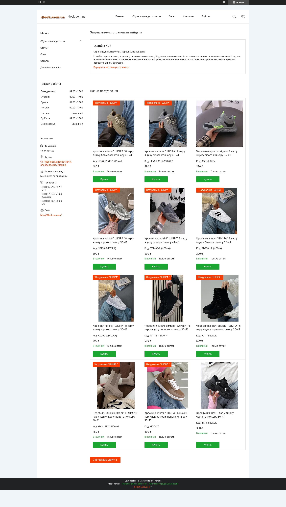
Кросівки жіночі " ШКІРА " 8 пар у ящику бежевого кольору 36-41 (113, 153)
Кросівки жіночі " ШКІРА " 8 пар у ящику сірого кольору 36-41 (165, 153)
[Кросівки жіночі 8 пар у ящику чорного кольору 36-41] (219, 385)
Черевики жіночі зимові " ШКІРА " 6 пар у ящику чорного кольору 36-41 (218, 327)
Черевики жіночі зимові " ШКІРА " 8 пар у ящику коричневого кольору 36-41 (115, 416)
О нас (172, 16)
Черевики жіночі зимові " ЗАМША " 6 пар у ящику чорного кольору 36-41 (167, 327)
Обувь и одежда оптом (145, 16)
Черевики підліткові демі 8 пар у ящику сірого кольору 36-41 (216, 153)
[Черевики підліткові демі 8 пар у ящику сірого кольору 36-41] (219, 124)
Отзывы (44, 61)
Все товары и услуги (104, 459)
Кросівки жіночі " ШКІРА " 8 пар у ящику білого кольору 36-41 (216, 240)
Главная (120, 16)
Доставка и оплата (50, 67)
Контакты (188, 16)
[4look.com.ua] (52, 17)
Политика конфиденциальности (163, 484)
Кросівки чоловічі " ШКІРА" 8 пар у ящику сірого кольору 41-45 (165, 240)
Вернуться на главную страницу (111, 67)
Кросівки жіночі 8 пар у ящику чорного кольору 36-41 (215, 414)
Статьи (44, 48)
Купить (104, 179)
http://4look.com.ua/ (51, 215)
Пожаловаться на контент (134, 484)
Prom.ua (158, 481)
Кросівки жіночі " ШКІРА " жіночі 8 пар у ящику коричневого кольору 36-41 (165, 416)
